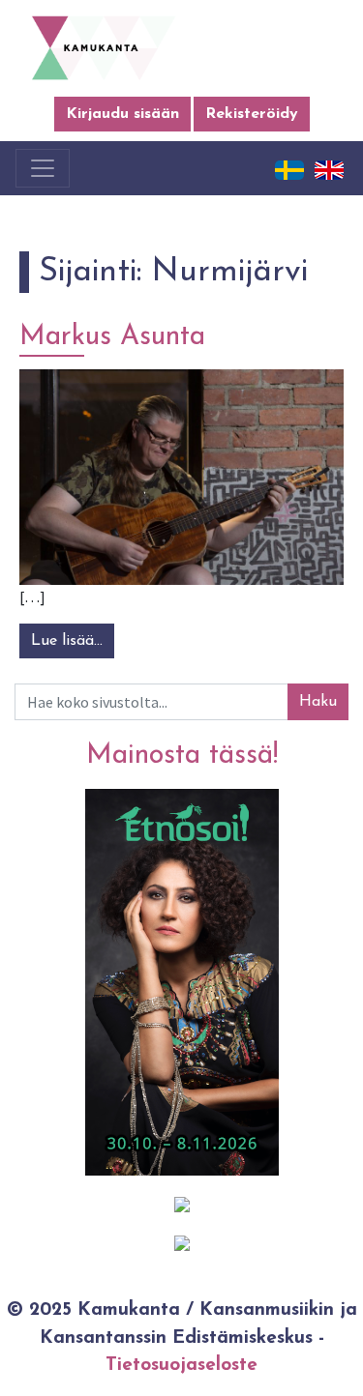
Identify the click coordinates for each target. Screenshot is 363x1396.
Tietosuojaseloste (181, 1365)
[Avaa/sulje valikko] (42, 168)
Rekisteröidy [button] (251, 114)
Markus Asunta (112, 337)
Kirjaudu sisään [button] (122, 114)
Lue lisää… (72, 641)
